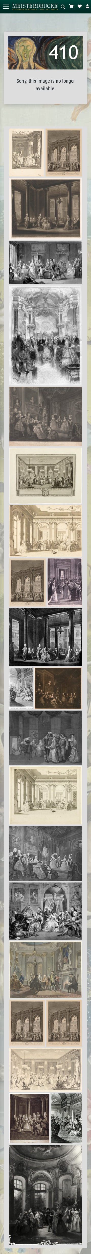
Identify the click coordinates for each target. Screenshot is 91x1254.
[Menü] (6, 7)
